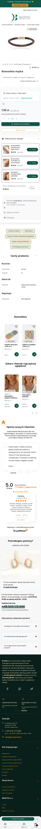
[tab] (6, 471)
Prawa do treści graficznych (11, 763)
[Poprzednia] (2, 3)
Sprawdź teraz (20, 5)
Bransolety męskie (33, 25)
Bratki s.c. (35, 67)
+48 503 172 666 (13, 606)
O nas (4, 805)
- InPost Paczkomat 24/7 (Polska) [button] (21, 202)
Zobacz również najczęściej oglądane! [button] (20, 236)
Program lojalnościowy (10, 766)
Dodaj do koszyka (22, 124)
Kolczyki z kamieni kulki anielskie (15, 174)
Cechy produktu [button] (14, 231)
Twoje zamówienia (8, 787)
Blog (3, 808)
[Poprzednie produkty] (33, 413)
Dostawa (5, 772)
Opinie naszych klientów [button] (20, 242)
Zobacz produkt (17, 354)
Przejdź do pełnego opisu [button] (28, 81)
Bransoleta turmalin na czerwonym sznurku (15, 161)
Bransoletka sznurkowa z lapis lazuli (15, 147)
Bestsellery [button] (29, 231)
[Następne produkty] (36, 413)
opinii (25, 487)
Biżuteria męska (20, 25)
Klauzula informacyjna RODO (12, 760)
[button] (16, 64)
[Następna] (39, 3)
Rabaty (4, 775)
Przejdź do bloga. (10, 587)
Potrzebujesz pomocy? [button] (20, 247)
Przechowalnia (7, 793)
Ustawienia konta (8, 790)
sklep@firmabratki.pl (32, 10)
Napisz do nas (7, 811)
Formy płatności (7, 769)
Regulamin (6, 754)
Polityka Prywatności (9, 757)
